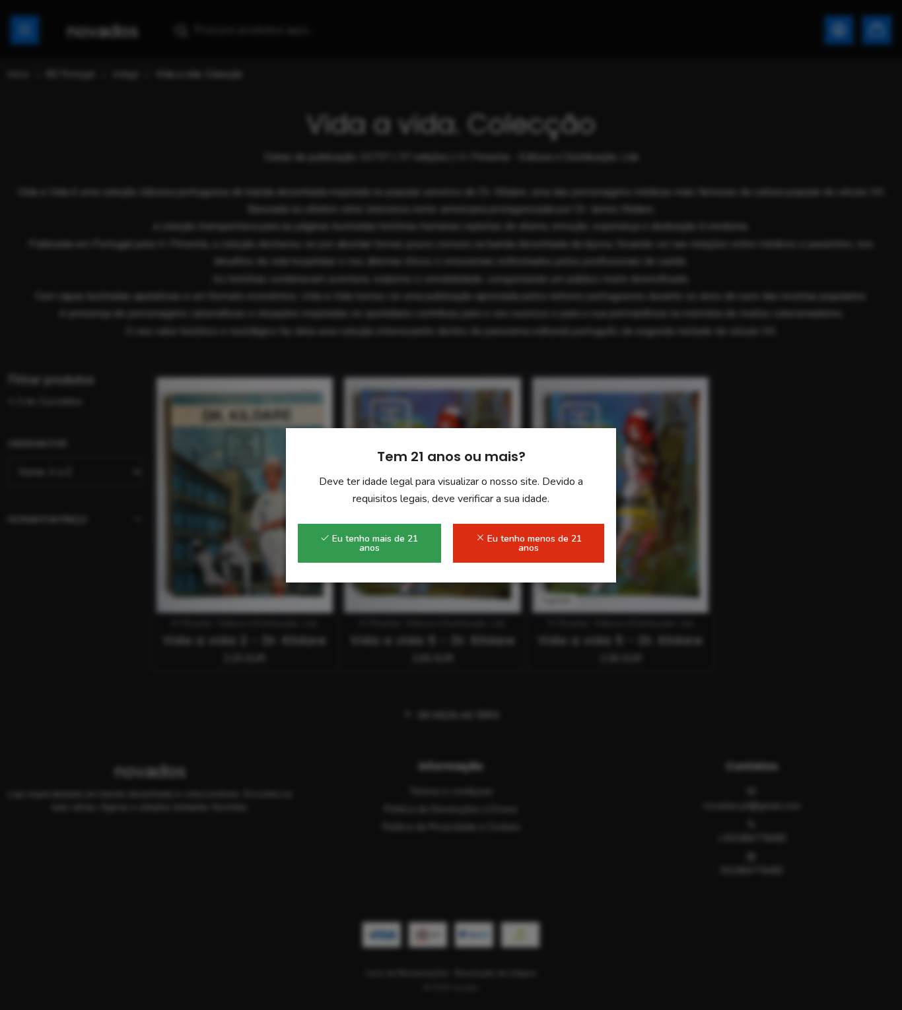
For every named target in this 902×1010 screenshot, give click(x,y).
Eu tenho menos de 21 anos (533, 543)
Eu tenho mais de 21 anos (374, 543)
